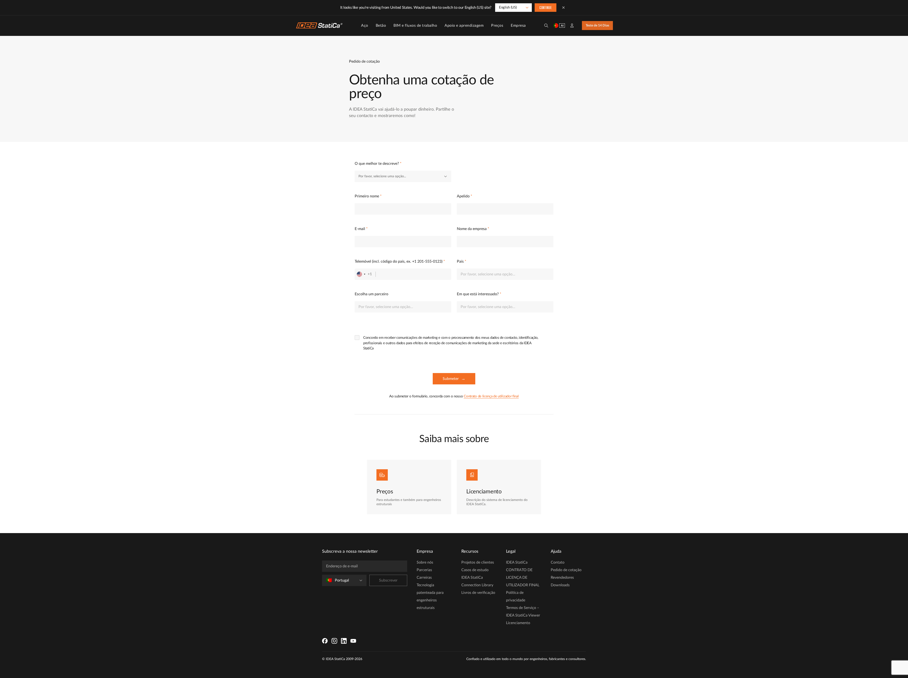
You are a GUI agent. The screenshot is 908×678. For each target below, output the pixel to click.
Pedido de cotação (566, 570)
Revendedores (562, 577)
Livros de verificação (478, 593)
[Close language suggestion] (563, 7)
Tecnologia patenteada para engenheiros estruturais (430, 596)
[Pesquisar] (546, 25)
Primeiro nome (368, 196)
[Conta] (572, 25)
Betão (381, 25)
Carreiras (424, 577)
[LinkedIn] (344, 641)
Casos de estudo (475, 570)
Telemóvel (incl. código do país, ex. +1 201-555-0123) (400, 261)
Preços (497, 25)
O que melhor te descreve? (378, 163)
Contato (557, 562)
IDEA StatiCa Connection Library (477, 581)
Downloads (560, 585)
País (461, 261)
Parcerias (424, 570)
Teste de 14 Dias (597, 25)
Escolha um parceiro (371, 294)
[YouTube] (353, 641)
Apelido (464, 196)
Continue (545, 8)
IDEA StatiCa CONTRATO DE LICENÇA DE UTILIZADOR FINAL (522, 574)
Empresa (518, 25)
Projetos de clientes (477, 562)
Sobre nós (425, 562)
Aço (364, 25)
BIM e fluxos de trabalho (415, 25)
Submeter (454, 379)
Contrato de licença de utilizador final (491, 396)
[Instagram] (334, 641)
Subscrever (388, 580)
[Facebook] (325, 641)
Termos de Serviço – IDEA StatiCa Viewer (523, 611)
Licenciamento (518, 623)
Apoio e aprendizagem (464, 25)
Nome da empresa (473, 229)
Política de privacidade (515, 596)
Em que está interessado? (479, 294)
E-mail (361, 229)
